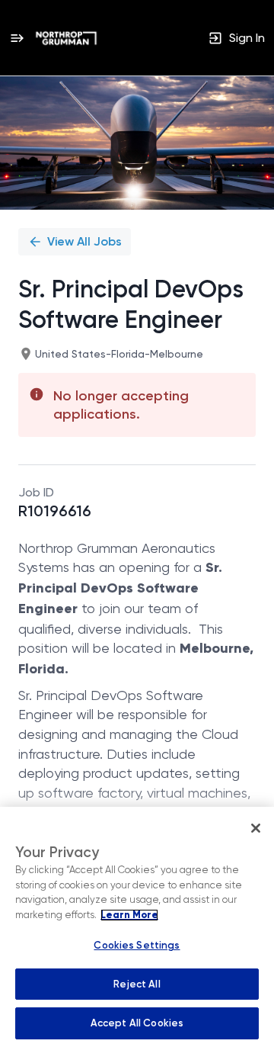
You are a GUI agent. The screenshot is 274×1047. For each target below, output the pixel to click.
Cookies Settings (137, 945)
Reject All (136, 984)
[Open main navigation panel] (16, 37)
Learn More (129, 915)
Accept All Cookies (137, 1023)
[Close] (255, 828)
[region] (137, 927)
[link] (66, 38)
